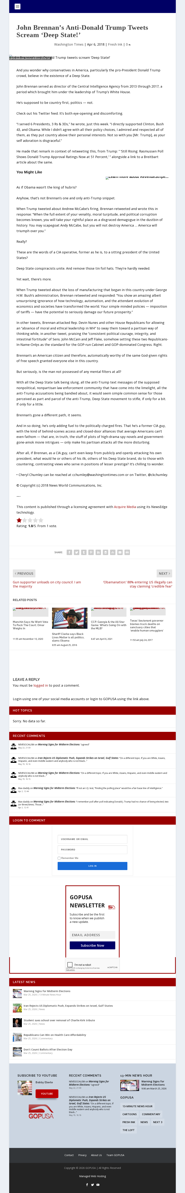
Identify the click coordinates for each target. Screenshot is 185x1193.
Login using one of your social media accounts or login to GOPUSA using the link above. (81, 699)
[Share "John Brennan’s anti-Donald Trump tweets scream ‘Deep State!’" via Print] (127, 552)
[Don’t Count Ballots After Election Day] (17, 1051)
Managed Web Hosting (92, 1176)
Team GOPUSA (115, 1155)
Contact (69, 1155)
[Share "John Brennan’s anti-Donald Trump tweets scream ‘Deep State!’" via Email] (120, 552)
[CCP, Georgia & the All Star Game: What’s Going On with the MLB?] (108, 609)
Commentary (46, 1038)
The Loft (128, 1130)
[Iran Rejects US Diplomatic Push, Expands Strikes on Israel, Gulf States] (17, 1008)
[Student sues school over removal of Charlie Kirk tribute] (17, 1022)
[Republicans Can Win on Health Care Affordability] (17, 1037)
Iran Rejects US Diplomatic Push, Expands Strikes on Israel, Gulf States (78, 758)
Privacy (82, 1155)
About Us (96, 1155)
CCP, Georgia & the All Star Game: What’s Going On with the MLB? (108, 625)
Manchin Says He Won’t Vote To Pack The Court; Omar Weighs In (30, 625)
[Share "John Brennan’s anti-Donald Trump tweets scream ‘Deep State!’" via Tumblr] (83, 552)
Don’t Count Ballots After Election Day (48, 1049)
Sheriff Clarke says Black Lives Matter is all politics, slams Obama (68, 637)
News (42, 1009)
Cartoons (129, 1114)
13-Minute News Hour (50, 994)
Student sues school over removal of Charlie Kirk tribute (59, 1020)
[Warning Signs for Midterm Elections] (17, 993)
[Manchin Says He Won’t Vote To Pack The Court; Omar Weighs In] (30, 609)
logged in (40, 685)
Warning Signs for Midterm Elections (58, 744)
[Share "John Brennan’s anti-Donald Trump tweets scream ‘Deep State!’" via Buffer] (105, 552)
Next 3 (157, 1122)
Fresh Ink (115, 44)
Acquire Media (125, 507)
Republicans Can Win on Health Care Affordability (55, 1035)
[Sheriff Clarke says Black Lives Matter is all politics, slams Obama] (69, 618)
